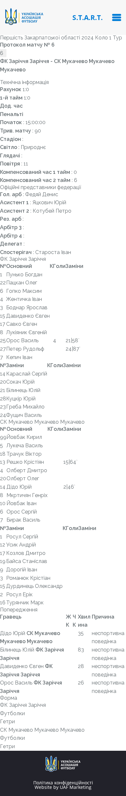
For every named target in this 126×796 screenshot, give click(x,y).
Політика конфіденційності (63, 782)
